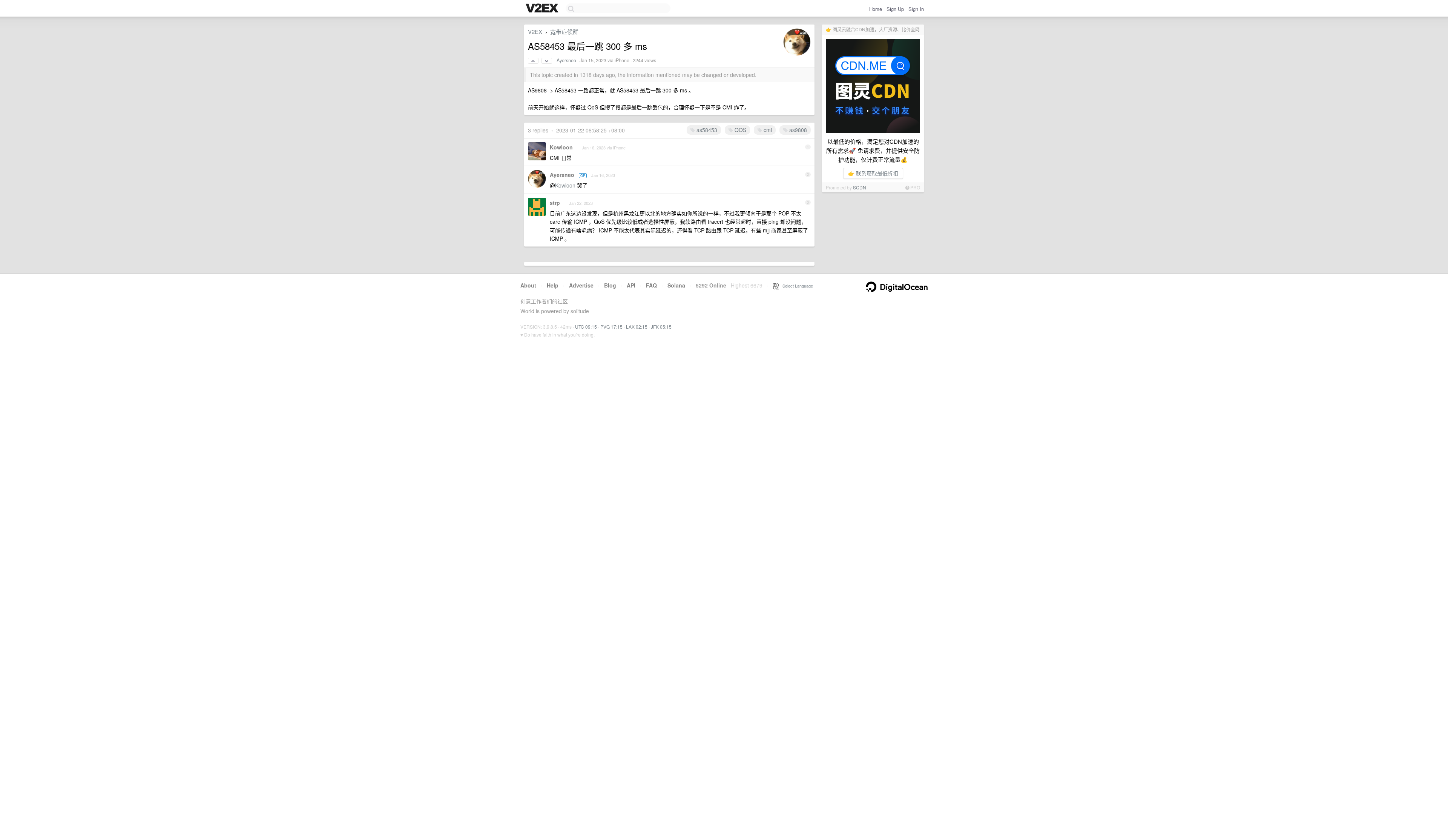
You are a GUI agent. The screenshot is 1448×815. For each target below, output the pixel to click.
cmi (767, 130)
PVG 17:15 (611, 326)
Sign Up (895, 8)
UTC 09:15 (586, 326)
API (631, 285)
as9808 (797, 130)
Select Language (796, 286)
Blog (610, 285)
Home (875, 8)
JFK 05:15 (661, 326)
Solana (676, 285)
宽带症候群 (564, 31)
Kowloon (561, 147)
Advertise (581, 285)
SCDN (859, 187)
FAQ (651, 285)
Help (552, 285)
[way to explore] (543, 8)
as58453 (706, 130)
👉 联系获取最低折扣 (873, 173)
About (528, 285)
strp (555, 202)
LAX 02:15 (636, 326)
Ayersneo (566, 60)
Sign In (916, 8)
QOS (739, 130)
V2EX (535, 31)
